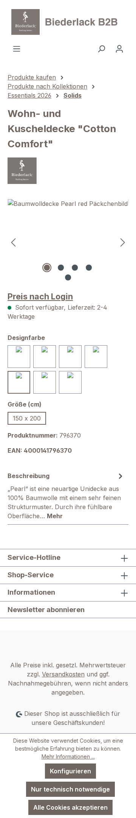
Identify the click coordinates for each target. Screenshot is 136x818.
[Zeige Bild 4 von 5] (89, 268)
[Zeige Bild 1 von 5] (47, 268)
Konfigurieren (70, 771)
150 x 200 (27, 418)
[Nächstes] (122, 241)
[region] (68, 241)
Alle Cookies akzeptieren (70, 807)
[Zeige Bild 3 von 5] (75, 268)
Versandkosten (63, 674)
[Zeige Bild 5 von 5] (68, 277)
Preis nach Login (40, 296)
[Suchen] (101, 48)
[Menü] (17, 48)
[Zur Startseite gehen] (68, 22)
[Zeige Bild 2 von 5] (61, 268)
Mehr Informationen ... (68, 756)
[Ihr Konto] (119, 48)
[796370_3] (68, 241)
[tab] (66, 495)
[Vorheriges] (13, 241)
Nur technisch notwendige (70, 789)
